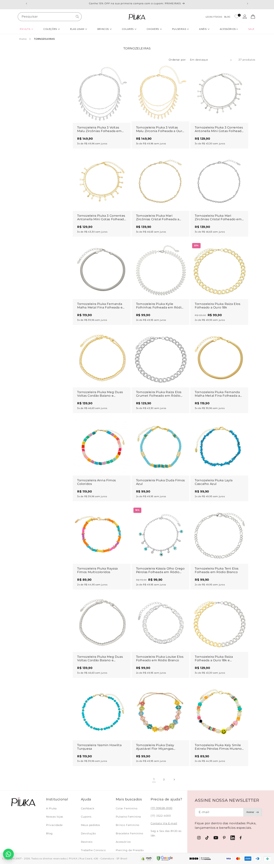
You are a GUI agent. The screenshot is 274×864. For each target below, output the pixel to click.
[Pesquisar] (77, 16)
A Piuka (51, 808)
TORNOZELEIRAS (44, 38)
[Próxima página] (174, 779)
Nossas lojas (54, 816)
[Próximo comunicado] (247, 3)
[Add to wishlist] (124, 71)
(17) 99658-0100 (161, 808)
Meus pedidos (90, 825)
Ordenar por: (177, 59)
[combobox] (49, 16)
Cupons (86, 816)
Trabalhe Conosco (93, 850)
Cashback (87, 808)
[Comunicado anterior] (26, 3)
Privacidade (54, 825)
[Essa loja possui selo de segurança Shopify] (146, 858)
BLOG (227, 16)
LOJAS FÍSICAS (214, 16)
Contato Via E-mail (164, 823)
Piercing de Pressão (130, 850)
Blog (49, 833)
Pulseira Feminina (128, 816)
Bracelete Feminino (129, 833)
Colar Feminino (126, 808)
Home (22, 38)
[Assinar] (252, 812)
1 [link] (154, 779)
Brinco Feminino (127, 825)
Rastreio (87, 841)
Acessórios (123, 841)
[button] (26, 29)
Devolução (88, 833)
